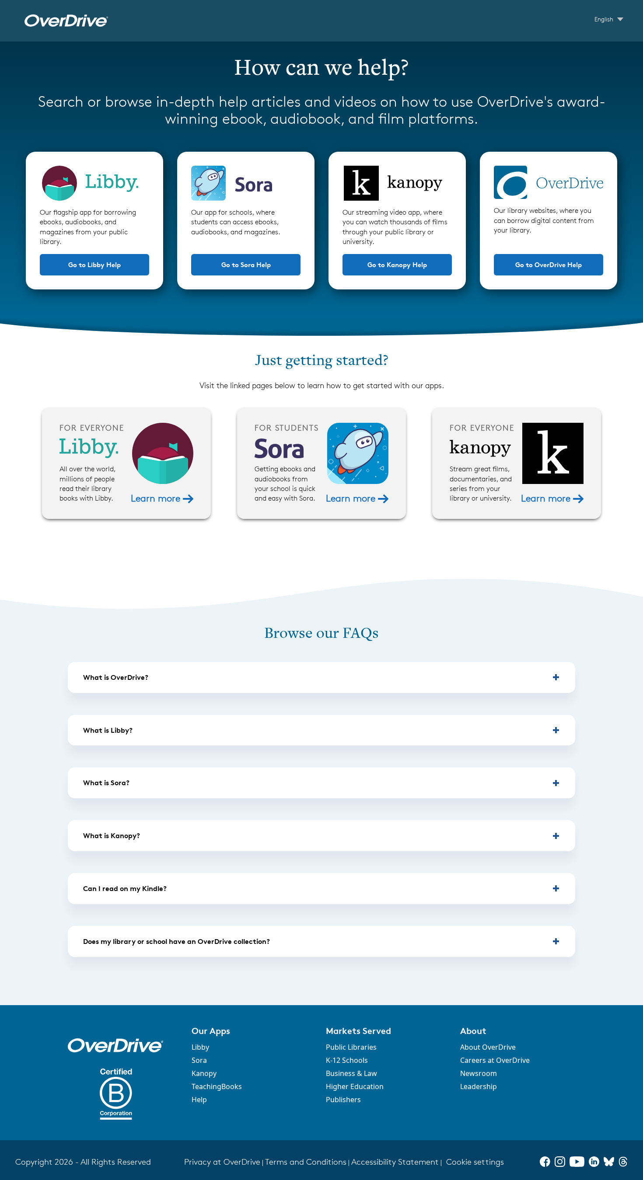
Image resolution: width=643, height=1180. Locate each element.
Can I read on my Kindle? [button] (125, 888)
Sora (199, 1060)
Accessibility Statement (395, 1162)
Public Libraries (351, 1047)
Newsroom (478, 1073)
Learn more (157, 498)
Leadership (478, 1086)
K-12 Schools (347, 1060)
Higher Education (355, 1086)
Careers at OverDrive (495, 1060)
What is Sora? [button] (106, 782)
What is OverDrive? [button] (115, 677)
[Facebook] (545, 1161)
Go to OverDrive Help (548, 265)
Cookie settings (475, 1162)
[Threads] (623, 1161)
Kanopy (204, 1073)
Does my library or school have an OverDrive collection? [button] (176, 941)
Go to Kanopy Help (397, 265)
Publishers (343, 1099)
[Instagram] (560, 1161)
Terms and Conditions (305, 1162)
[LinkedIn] (594, 1161)
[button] (253, 1030)
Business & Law (351, 1073)
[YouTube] (577, 1161)
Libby (200, 1047)
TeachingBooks (217, 1086)
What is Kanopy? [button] (111, 835)
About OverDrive (488, 1047)
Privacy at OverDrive (222, 1162)
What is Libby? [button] (108, 730)
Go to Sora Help (246, 265)
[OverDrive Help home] (66, 20)
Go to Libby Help (94, 265)
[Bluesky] (609, 1161)
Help (199, 1099)
